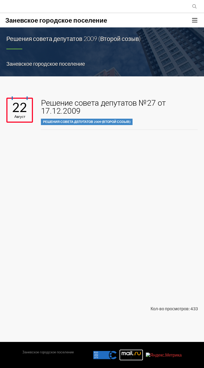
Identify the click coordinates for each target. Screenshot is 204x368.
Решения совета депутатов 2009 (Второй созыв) (86, 122)
